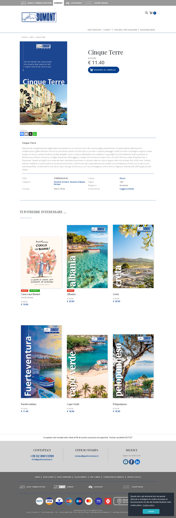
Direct (107, 30)
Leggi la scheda (127, 188)
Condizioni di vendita (113, 477)
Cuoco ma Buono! (30, 294)
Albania (71, 294)
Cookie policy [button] (148, 505)
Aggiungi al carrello (105, 70)
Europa (57, 184)
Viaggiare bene (147, 30)
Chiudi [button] (151, 511)
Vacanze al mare (61, 182)
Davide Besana (27, 297)
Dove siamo (48, 477)
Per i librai (95, 477)
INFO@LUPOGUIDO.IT (122, 512)
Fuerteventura (28, 404)
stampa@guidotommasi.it (87, 456)
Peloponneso (120, 404)
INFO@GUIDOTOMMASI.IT (100, 512)
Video (37, 477)
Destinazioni (94, 30)
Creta (116, 294)
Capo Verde (73, 404)
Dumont (25, 37)
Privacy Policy (134, 477)
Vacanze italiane (77, 182)
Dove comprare (64, 477)
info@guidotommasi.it (42, 459)
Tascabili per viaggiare (125, 30)
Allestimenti (80, 477)
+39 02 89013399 (42, 456)
